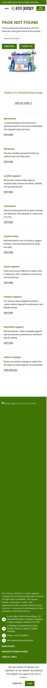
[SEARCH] (37, 38)
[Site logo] (22, 8)
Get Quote (40, 8)
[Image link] (23, 495)
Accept (29, 683)
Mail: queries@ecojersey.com (20, 640)
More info (17, 683)
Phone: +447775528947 (18, 636)
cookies (23, 677)
